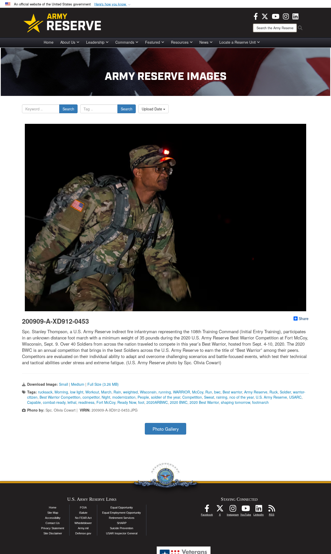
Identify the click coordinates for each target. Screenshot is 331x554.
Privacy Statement (52, 528)
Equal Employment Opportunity (121, 512)
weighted (130, 391)
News (203, 42)
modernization (124, 397)
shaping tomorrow (235, 402)
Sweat (209, 397)
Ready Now (126, 402)
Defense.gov (83, 533)
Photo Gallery (166, 429)
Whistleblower (83, 523)
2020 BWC (178, 402)
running (165, 391)
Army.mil (83, 528)
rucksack (45, 391)
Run (208, 391)
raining (221, 397)
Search (68, 108)
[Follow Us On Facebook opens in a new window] (206, 510)
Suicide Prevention (121, 528)
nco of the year (241, 397)
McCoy (197, 391)
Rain (117, 391)
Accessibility (53, 517)
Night (106, 397)
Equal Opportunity (121, 507)
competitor (91, 397)
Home (49, 42)
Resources (180, 42)
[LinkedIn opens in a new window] (295, 15)
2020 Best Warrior (204, 402)
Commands (124, 42)
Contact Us (53, 523)
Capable (34, 402)
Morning (61, 391)
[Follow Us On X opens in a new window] (219, 510)
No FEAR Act (83, 517)
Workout (92, 391)
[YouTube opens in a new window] (275, 15)
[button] (113, 4)
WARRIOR (181, 391)
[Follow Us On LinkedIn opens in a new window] (258, 510)
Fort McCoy (105, 402)
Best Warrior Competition (60, 397)
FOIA (83, 507)
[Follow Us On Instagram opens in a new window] (232, 510)
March (106, 391)
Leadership (95, 42)
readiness (86, 402)
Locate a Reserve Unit (237, 42)
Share (304, 318)
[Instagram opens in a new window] (286, 15)
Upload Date (152, 108)
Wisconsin (148, 391)
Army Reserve (255, 391)
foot (141, 402)
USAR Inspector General (121, 533)
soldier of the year (165, 397)
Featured (152, 42)
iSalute (83, 512)
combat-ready (54, 402)
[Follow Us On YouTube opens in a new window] (245, 510)
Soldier (285, 391)
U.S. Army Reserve (271, 397)
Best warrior (232, 391)
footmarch (260, 402)
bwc (217, 391)
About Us (67, 42)
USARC (295, 397)
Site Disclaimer (52, 533)
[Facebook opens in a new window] (256, 15)
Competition (192, 397)
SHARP (121, 523)
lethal (71, 402)
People (143, 397)
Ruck (273, 391)
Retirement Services (121, 517)
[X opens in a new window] (264, 15)
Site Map (52, 512)
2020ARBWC (157, 402)
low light (76, 391)
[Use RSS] (271, 510)
